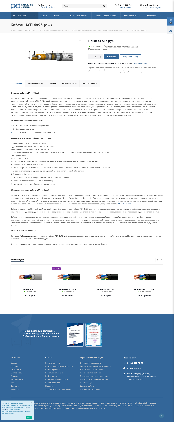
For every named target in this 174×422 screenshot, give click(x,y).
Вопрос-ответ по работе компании (95, 366)
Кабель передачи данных (56, 379)
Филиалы (15, 389)
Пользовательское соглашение (94, 376)
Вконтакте (161, 415)
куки (21, 406)
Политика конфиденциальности (94, 379)
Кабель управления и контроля (59, 366)
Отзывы (14, 376)
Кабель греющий (52, 383)
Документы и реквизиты (91, 363)
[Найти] (104, 6)
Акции (13, 383)
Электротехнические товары (58, 389)
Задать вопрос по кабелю (91, 369)
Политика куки (86, 383)
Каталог (48, 358)
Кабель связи (51, 376)
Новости (14, 366)
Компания (15, 358)
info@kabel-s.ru (150, 5)
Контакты (15, 386)
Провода (49, 386)
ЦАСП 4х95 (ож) (124, 204)
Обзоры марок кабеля (90, 389)
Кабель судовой (52, 369)
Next (161, 260)
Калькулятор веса (131, 46)
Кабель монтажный (54, 373)
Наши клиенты (17, 379)
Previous (158, 260)
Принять (29, 417)
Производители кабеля (90, 373)
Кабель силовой (52, 363)
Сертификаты (16, 373)
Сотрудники (16, 369)
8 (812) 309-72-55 (126, 5)
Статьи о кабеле (87, 386)
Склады (14, 363)
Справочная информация (91, 358)
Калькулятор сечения (98, 49)
